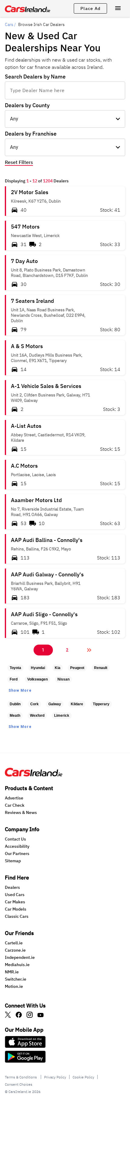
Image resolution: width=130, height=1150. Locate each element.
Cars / (10, 24)
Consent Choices (18, 1084)
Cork (34, 704)
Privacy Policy (55, 1077)
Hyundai (38, 668)
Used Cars (14, 894)
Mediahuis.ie (17, 964)
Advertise (14, 798)
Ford (14, 679)
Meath (15, 715)
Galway (54, 704)
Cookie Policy (83, 1077)
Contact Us (15, 839)
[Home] (33, 775)
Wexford (37, 715)
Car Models (15, 909)
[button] (65, 201)
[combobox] (65, 90)
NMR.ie (12, 972)
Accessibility (17, 846)
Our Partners (17, 853)
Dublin (15, 704)
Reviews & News (21, 812)
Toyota (15, 668)
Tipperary (101, 704)
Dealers (12, 887)
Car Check (14, 805)
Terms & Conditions (21, 1077)
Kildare (77, 704)
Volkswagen (37, 679)
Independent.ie (20, 957)
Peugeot (77, 668)
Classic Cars (16, 916)
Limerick (61, 715)
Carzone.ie (15, 950)
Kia (57, 668)
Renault (100, 668)
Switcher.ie (15, 979)
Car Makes (15, 902)
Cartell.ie (14, 943)
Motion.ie (14, 986)
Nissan (63, 679)
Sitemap (13, 860)
